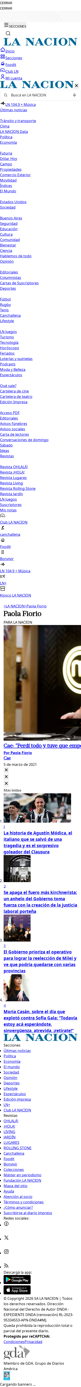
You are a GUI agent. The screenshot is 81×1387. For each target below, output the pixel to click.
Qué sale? (8, 385)
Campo (6, 164)
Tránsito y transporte (18, 120)
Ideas (4, 450)
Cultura (6, 234)
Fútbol (5, 299)
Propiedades (11, 169)
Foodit (10, 64)
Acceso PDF (10, 412)
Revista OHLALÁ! (14, 466)
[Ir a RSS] (6, 1266)
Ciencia (6, 250)
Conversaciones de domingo (24, 439)
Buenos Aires (11, 218)
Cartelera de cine (14, 391)
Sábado (6, 445)
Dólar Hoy (8, 158)
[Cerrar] (76, 86)
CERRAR (6, 3)
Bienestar (8, 245)
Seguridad (9, 223)
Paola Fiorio (36, 606)
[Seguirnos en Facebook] (6, 1225)
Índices (6, 185)
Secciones (13, 57)
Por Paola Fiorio (18, 752)
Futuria (6, 153)
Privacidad (33, 1341)
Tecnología (9, 342)
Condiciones (14, 1341)
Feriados (7, 353)
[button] (40, 339)
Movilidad (8, 180)
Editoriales (9, 272)
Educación (9, 228)
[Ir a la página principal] (40, 44)
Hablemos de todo (16, 255)
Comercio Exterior (15, 174)
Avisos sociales (12, 429)
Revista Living (11, 483)
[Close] (6, 770)
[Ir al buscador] (8, 33)
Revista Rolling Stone (18, 488)
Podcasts (8, 364)
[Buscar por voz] (74, 95)
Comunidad (10, 239)
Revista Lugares (13, 477)
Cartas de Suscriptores (19, 283)
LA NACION (14, 606)
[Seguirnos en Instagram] (6, 1252)
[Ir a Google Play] (17, 1282)
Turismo (7, 337)
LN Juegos (8, 331)
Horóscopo (9, 347)
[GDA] (17, 1357)
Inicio (10, 51)
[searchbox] (38, 95)
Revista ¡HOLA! (12, 472)
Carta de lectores (14, 434)
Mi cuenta (13, 78)
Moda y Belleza (12, 369)
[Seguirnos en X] (6, 1238)
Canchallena (10, 315)
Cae (7, 758)
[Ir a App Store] (17, 1293)
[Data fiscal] (7, 1378)
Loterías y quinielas (16, 358)
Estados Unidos (13, 201)
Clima (4, 126)
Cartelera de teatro (16, 396)
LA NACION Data (14, 131)
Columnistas (10, 277)
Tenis (4, 310)
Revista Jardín (11, 493)
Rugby (5, 304)
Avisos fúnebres (13, 423)
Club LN (11, 71)
